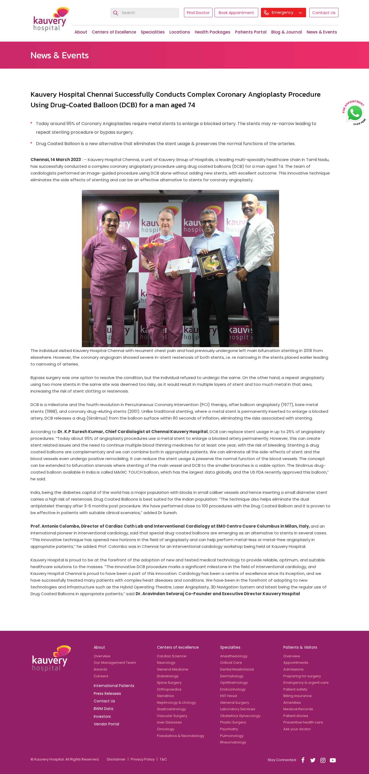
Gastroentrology (171, 709)
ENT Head (228, 695)
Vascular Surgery (172, 715)
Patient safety (295, 689)
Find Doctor (198, 12)
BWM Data (103, 708)
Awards (100, 669)
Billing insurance (297, 695)
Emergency (283, 12)
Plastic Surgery (233, 722)
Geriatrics (165, 695)
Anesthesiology (233, 656)
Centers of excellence (178, 647)
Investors (102, 716)
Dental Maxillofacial (237, 669)
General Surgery (234, 702)
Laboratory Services (237, 709)
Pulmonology (231, 735)
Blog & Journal (286, 32)
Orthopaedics (169, 689)
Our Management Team (115, 662)
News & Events (322, 32)
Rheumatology (233, 742)
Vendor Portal (106, 724)
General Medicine (172, 669)
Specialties (230, 647)
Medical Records (298, 709)
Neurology (166, 662)
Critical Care (231, 662)
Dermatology (231, 676)
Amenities (292, 702)
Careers (101, 676)
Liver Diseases (169, 722)
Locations (179, 32)
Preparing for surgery (302, 676)
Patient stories (295, 715)
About (81, 32)
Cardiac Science (171, 656)
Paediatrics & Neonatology (180, 735)
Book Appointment (236, 12)
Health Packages (212, 32)
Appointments (295, 662)
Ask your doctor (297, 729)
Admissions (293, 669)
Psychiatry (229, 729)
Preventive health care (303, 722)
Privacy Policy (143, 759)
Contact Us (324, 12)
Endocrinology (233, 689)
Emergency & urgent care (306, 682)
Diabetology (168, 676)
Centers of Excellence (114, 32)
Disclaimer (116, 759)
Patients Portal (251, 32)
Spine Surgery (169, 682)
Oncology (165, 729)
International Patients (114, 685)
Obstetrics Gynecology (240, 715)
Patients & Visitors (300, 647)
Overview (102, 656)
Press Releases (107, 693)
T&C (163, 759)
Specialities (153, 32)
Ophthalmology (234, 682)
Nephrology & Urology (176, 702)
